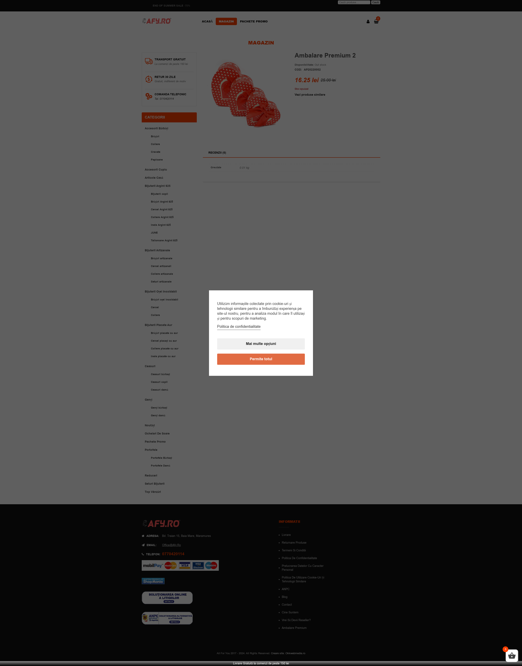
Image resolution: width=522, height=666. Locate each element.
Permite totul (261, 359)
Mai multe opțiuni (261, 343)
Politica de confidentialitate (239, 326)
